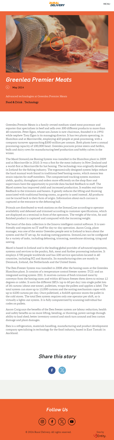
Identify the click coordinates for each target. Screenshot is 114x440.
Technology (31, 102)
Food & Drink (14, 102)
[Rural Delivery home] (57, 3)
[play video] (57, 44)
